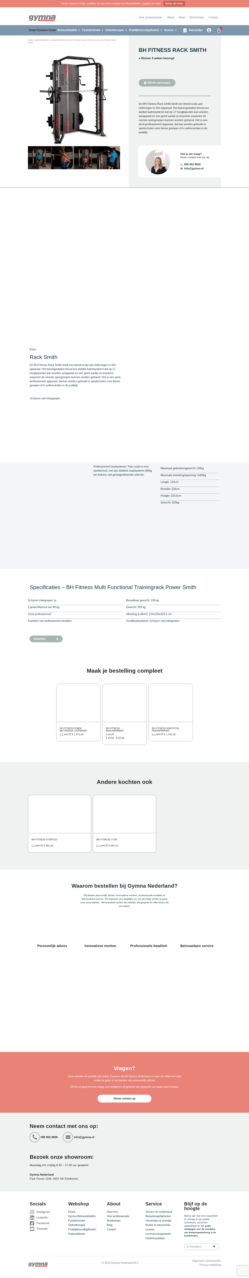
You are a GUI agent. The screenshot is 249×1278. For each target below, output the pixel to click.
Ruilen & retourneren (158, 1225)
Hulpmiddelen (76, 1233)
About (170, 17)
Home (30, 40)
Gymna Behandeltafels (82, 1216)
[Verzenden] (214, 1246)
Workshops (196, 17)
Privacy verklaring (210, 1264)
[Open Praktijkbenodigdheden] (161, 30)
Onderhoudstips (155, 1238)
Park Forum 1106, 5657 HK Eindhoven (54, 1178)
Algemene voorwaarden (206, 1260)
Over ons (112, 1211)
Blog (182, 17)
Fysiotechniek (76, 1220)
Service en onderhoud (159, 1211)
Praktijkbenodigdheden (82, 1229)
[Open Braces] (175, 30)
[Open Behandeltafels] (79, 30)
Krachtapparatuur (60, 40)
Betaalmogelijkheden (158, 1216)
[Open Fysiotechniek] (102, 30)
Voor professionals (150, 17)
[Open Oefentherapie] (125, 30)
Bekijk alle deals (174, 3)
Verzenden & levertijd (158, 1220)
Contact (213, 17)
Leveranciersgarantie (158, 1233)
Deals (71, 1211)
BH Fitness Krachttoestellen (84, 40)
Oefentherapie (42, 40)
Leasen (150, 1229)
